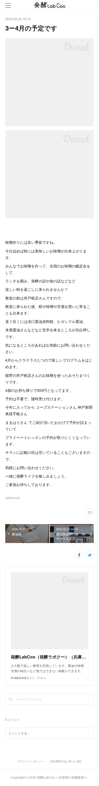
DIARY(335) (12, 498)
